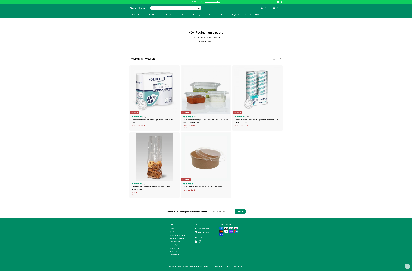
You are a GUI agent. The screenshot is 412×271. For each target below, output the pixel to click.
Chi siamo (173, 232)
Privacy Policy (174, 245)
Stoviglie (169, 15)
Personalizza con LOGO (252, 15)
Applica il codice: (212, 2)
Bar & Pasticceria (154, 15)
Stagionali (235, 15)
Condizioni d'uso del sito (178, 235)
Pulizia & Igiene (198, 15)
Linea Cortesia (182, 15)
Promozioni (224, 15)
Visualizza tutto (276, 59)
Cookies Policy (175, 248)
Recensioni (173, 251)
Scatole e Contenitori (138, 15)
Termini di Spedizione (177, 238)
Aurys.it (240, 266)
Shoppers (212, 15)
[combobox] (175, 8)
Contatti (172, 229)
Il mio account (174, 255)
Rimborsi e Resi (175, 242)
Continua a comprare (206, 41)
